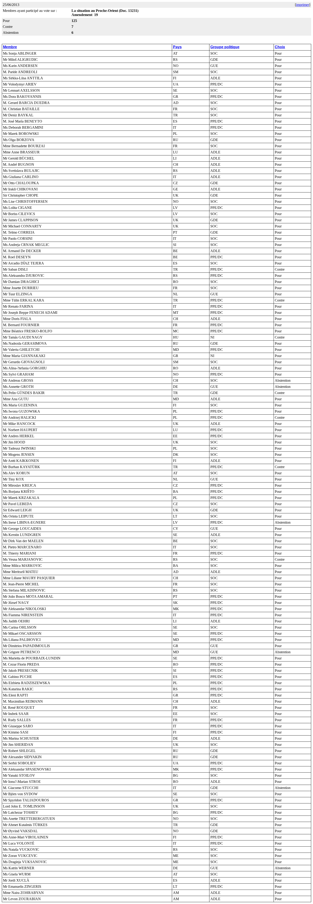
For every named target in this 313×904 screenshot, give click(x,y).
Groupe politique (224, 47)
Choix (280, 47)
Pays (177, 47)
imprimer (302, 5)
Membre (10, 47)
